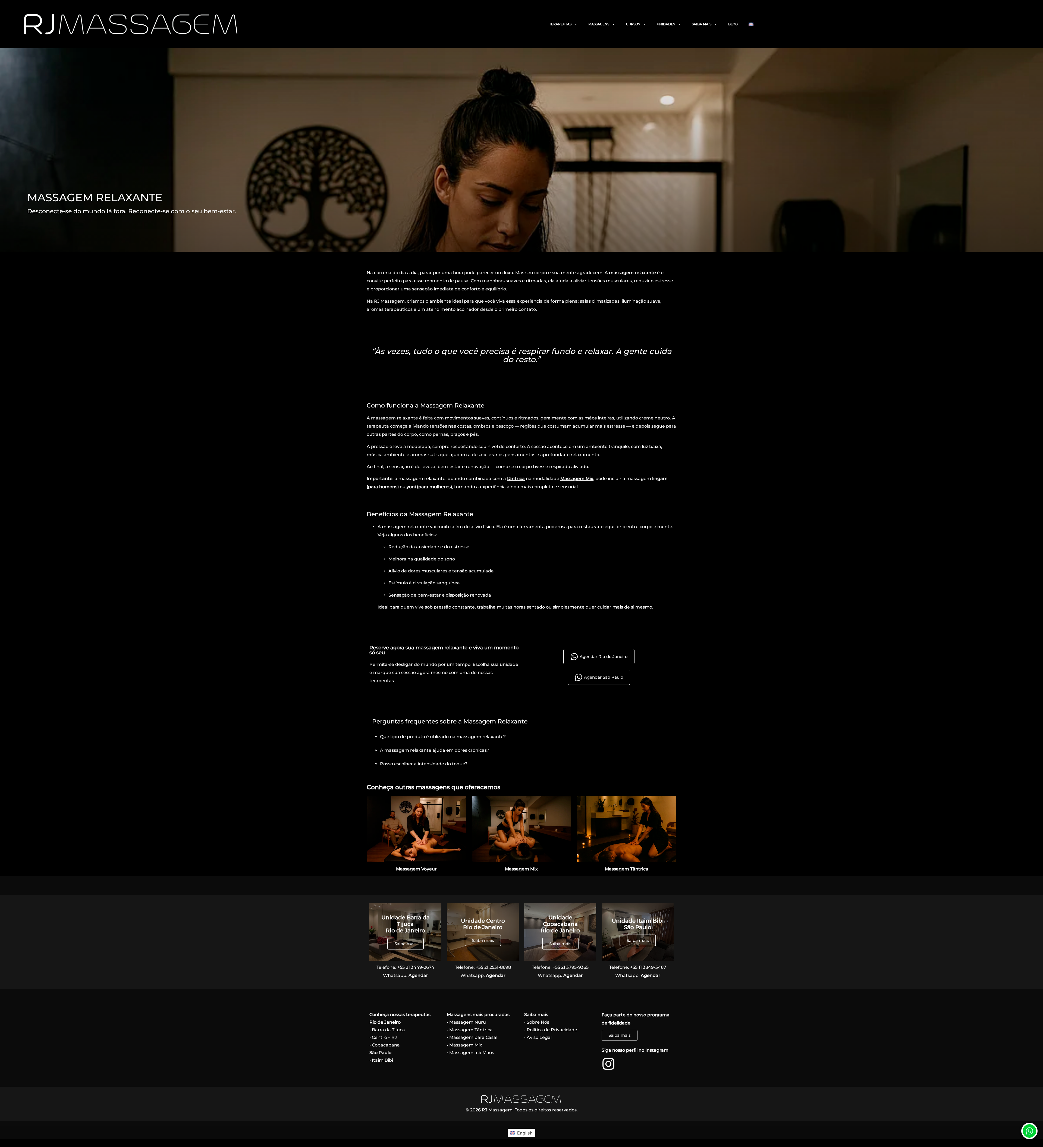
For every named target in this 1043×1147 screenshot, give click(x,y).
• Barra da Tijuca (387, 1029)
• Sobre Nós (536, 1022)
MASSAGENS (598, 24)
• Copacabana (384, 1045)
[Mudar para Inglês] (751, 24)
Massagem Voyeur (416, 869)
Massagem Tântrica (626, 869)
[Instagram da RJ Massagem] (608, 1064)
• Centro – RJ (383, 1037)
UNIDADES (666, 24)
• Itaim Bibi (381, 1060)
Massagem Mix (576, 478)
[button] (1029, 1132)
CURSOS (633, 24)
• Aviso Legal (538, 1037)
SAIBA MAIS (701, 24)
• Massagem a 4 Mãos (470, 1052)
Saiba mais (405, 943)
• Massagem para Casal (472, 1037)
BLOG (733, 24)
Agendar (418, 975)
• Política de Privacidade (550, 1029)
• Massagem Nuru (466, 1022)
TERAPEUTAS (560, 24)
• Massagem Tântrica (470, 1029)
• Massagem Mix (464, 1045)
